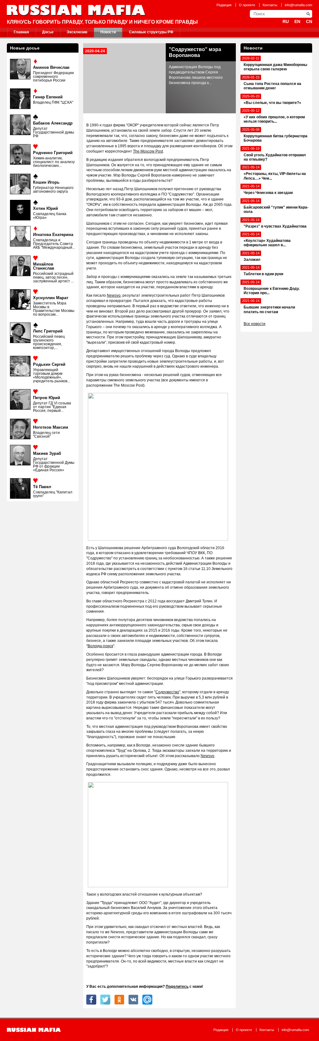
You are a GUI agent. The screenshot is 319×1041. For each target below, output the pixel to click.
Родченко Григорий (53, 152)
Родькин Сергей (49, 364)
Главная (21, 32)
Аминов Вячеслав (51, 67)
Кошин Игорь (46, 182)
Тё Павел (42, 486)
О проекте (247, 5)
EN (297, 21)
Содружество (167, 692)
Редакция (224, 5)
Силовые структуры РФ (151, 32)
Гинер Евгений (48, 97)
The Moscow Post (148, 151)
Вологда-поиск (100, 646)
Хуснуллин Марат (50, 297)
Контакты (270, 5)
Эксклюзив (77, 32)
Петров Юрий (46, 397)
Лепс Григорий (48, 331)
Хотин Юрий (45, 208)
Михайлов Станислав (43, 266)
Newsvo (114, 295)
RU (286, 21)
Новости (108, 32)
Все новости (254, 324)
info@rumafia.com (298, 5)
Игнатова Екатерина (53, 234)
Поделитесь (177, 986)
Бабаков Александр (53, 123)
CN (309, 21)
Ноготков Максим (50, 427)
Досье (48, 32)
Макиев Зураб (47, 453)
